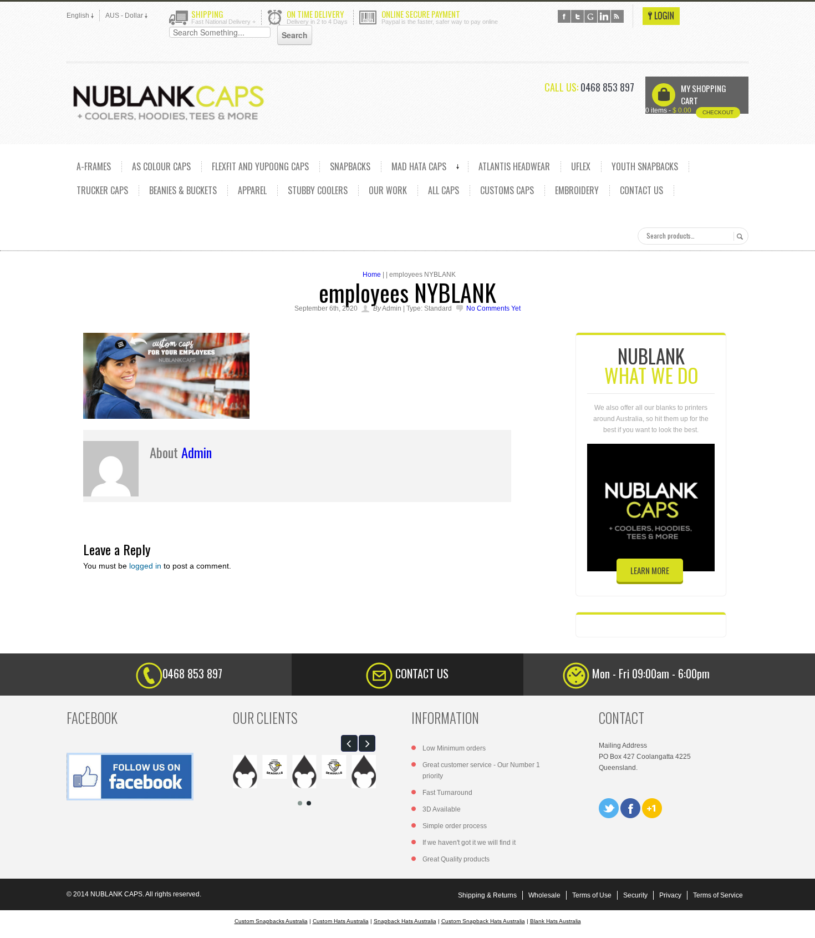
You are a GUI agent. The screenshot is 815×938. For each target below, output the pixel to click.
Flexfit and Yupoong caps (260, 166)
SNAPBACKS (350, 166)
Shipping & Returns (487, 895)
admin (196, 452)
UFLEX (580, 166)
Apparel (252, 190)
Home (372, 274)
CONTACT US (641, 190)
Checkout (717, 112)
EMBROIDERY (577, 190)
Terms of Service (718, 895)
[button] (349, 743)
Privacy (670, 895)
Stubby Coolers (318, 190)
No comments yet (493, 308)
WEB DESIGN (798, 921)
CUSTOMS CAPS (507, 190)
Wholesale (544, 895)
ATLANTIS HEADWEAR (514, 166)
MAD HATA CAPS (418, 166)
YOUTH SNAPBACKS (645, 166)
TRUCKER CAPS (102, 190)
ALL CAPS (443, 190)
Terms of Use (592, 895)
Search (738, 236)
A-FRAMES (94, 166)
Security (635, 895)
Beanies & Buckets (183, 190)
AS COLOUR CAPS (161, 166)
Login (661, 16)
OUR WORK (388, 190)
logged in (145, 565)
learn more (649, 570)
